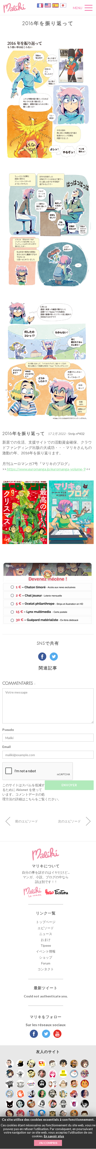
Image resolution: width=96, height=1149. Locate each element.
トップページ (45, 922)
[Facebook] (33, 1034)
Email (6, 747)
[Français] (40, 5)
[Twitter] (45, 1034)
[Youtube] (56, 1034)
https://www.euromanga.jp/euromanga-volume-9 (46, 469)
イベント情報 (45, 951)
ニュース (45, 934)
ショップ (45, 957)
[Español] (56, 5)
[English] (48, 5)
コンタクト (46, 969)
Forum (45, 963)
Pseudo (8, 730)
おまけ (46, 940)
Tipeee (46, 945)
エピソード (46, 928)
